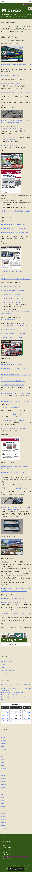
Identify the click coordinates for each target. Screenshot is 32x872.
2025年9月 (3, 768)
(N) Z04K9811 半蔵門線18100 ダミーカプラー (13, 428)
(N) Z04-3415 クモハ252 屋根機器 (10, 294)
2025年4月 (3, 784)
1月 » (24, 723)
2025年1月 (3, 794)
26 (20, 718)
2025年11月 (3, 762)
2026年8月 (3, 734)
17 (11, 715)
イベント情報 (4, 674)
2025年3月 (3, 787)
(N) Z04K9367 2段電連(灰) (8, 319)
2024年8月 (3, 810)
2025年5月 (3, 781)
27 (24, 718)
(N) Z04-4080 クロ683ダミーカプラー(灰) (12, 298)
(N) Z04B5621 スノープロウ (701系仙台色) (12, 420)
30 (7, 721)
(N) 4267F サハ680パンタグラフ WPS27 (12, 286)
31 (11, 721)
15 (3, 715)
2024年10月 (4, 803)
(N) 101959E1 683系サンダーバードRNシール (13, 337)
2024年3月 (3, 825)
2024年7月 (3, 813)
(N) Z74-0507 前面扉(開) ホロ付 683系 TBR (13, 333)
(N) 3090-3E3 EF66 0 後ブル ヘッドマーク (12, 128)
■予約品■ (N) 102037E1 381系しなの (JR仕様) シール (16, 402)
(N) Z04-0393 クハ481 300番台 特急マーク (13, 381)
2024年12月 (3, 797)
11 (16, 713)
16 (7, 715)
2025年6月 (3, 778)
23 (7, 718)
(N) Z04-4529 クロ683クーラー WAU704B (12, 329)
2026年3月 (3, 750)
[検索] (30, 1)
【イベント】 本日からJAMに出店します (10, 694)
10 (11, 713)
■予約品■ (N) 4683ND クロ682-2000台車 (13, 225)
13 (24, 713)
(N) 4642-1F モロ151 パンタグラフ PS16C (12, 385)
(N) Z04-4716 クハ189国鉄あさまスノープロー (13, 414)
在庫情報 (3, 667)
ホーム (3, 22)
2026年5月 (3, 743)
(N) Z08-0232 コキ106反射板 (9, 145)
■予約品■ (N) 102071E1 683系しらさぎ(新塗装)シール (16, 279)
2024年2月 (3, 829)
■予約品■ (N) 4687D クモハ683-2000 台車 (13, 228)
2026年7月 (3, 737)
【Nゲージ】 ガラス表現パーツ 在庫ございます (12, 692)
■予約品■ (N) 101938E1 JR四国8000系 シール (14, 598)
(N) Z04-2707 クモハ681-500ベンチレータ (12, 290)
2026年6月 (3, 740)
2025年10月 (4, 765)
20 (24, 715)
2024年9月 (3, 806)
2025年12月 (3, 759)
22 (3, 718)
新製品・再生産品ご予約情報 (17, 31)
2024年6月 (3, 816)
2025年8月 (3, 772)
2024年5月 (3, 819)
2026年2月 (3, 753)
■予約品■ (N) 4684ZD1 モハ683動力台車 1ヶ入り (14, 232)
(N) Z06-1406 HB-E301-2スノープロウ (11, 271)
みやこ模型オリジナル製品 (7, 661)
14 (29, 713)
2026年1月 (3, 756)
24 (11, 718)
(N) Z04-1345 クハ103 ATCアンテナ (11, 408)
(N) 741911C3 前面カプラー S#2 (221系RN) (12, 302)
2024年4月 (3, 822)
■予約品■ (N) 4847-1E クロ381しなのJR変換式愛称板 (16, 393)
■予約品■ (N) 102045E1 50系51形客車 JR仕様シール (15, 488)
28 (29, 718)
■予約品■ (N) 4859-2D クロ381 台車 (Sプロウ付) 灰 (15, 365)
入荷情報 (3, 664)
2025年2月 (3, 791)
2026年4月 (3, 746)
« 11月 (8, 723)
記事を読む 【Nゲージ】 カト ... (16, 644)
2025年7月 (3, 775)
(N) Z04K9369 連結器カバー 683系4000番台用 (14, 326)
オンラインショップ (27, 4)
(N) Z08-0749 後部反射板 (8, 139)
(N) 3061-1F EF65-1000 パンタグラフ (11, 83)
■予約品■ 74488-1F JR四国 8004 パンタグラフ (14, 602)
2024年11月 (3, 800)
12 (20, 713)
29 (3, 721)
